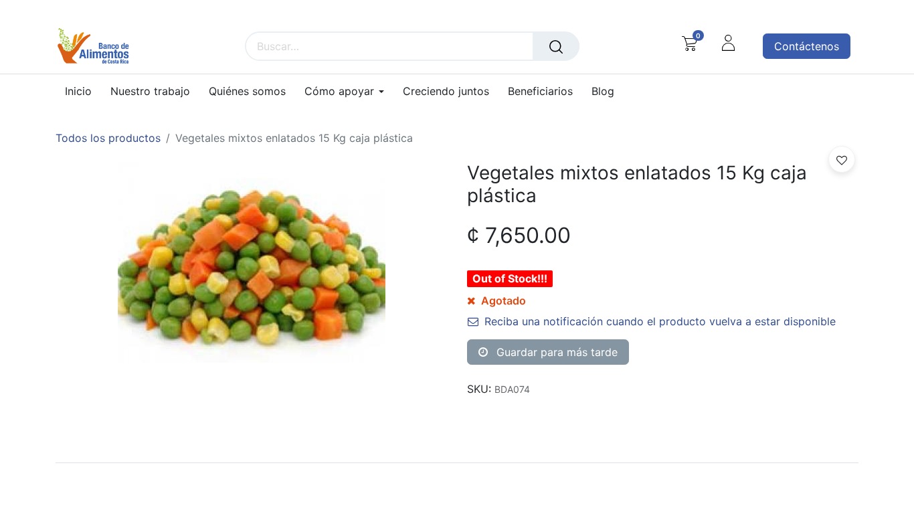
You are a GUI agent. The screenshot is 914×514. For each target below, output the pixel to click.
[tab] (457, 462)
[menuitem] (83, 91)
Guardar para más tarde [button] (555, 352)
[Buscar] (556, 46)
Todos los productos (108, 138)
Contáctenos (806, 46)
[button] (841, 159)
